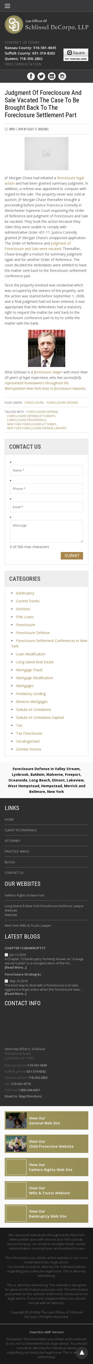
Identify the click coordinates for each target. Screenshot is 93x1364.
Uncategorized (27, 741)
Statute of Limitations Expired (40, 717)
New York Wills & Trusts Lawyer (28, 925)
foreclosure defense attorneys (31, 416)
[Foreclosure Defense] (47, 24)
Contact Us (14, 872)
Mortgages (25, 685)
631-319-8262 (36, 1071)
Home (9, 819)
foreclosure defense (42, 412)
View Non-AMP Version (47, 1332)
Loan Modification (30, 654)
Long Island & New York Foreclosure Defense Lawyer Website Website (44, 910)
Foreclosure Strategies (23, 974)
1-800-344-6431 (29, 1090)
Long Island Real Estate (35, 662)
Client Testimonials (21, 830)
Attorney (12, 840)
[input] (46, 470)
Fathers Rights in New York (24, 895)
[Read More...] (16, 967)
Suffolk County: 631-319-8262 (30, 53)
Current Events (28, 601)
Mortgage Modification (34, 677)
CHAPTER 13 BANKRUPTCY (25, 948)
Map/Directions (30, 1096)
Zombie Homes (28, 749)
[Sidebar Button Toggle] (7, 6)
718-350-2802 (38, 1077)
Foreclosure (34, 402)
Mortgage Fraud (29, 670)
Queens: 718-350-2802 (23, 58)
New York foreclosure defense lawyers (36, 428)
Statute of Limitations (33, 709)
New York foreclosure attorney (31, 424)
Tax (19, 725)
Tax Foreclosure (29, 733)
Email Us (11, 1096)
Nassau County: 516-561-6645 (30, 47)
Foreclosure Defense (62, 402)
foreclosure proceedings (26, 420)
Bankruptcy (25, 593)
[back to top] (82, 1353)
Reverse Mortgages (32, 701)
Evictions (23, 609)
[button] (7, 6)
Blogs (10, 862)
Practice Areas (17, 851)
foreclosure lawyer (48, 372)
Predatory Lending (31, 693)
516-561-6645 (37, 1065)
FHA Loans (25, 616)
